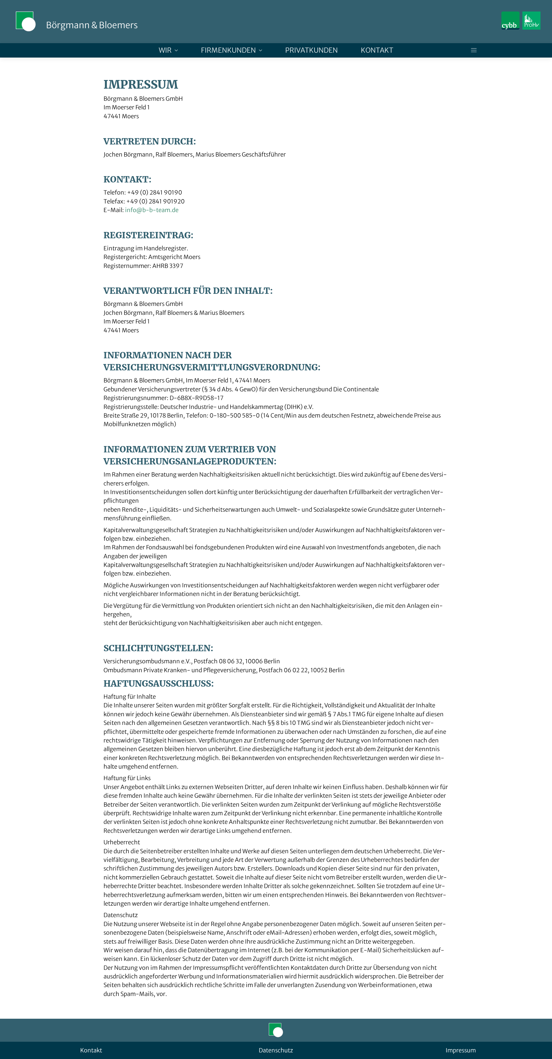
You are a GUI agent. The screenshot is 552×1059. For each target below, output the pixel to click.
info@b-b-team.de (152, 210)
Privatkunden (311, 50)
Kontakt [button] (377, 50)
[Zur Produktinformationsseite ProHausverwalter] (531, 21)
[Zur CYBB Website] (510, 21)
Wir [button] (165, 50)
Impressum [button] (461, 1050)
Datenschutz (276, 1050)
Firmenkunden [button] (228, 50)
